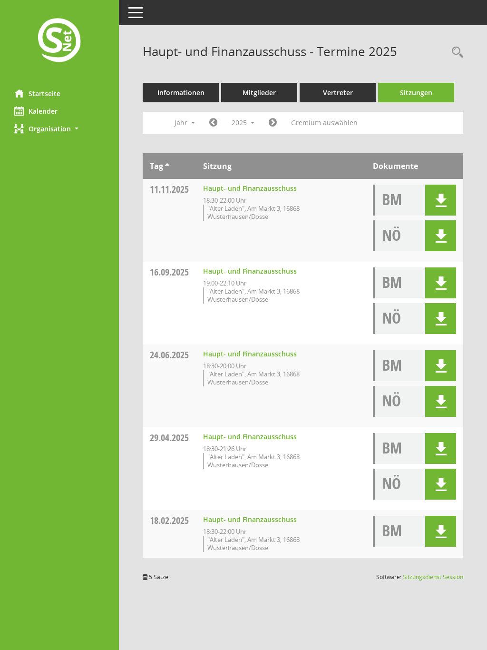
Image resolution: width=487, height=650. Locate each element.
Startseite (44, 93)
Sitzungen (416, 92)
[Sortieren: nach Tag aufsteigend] (167, 166)
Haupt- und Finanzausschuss (250, 188)
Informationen (181, 92)
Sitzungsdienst (433, 577)
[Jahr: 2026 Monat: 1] (273, 122)
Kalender (43, 111)
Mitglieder (259, 92)
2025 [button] (240, 122)
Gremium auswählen (324, 122)
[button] (59, 129)
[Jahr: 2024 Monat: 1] (213, 122)
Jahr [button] (182, 122)
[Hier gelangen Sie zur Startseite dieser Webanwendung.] (59, 41)
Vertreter (338, 92)
